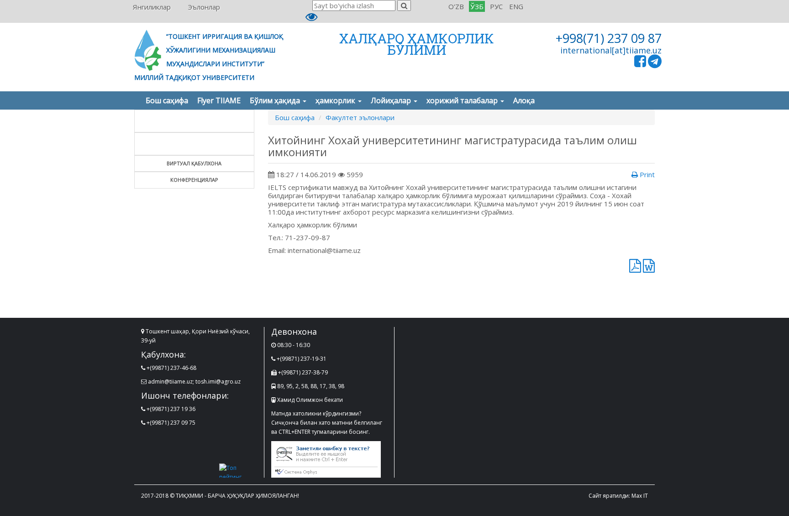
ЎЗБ (477, 6)
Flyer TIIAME (219, 100)
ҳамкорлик (336, 100)
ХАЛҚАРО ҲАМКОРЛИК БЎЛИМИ (416, 44)
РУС (496, 6)
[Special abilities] (311, 19)
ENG (516, 6)
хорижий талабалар (463, 100)
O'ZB (456, 6)
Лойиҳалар (392, 100)
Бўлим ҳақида (276, 100)
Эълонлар (204, 6)
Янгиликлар (152, 6)
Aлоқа (524, 100)
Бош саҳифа (167, 100)
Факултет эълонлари (360, 117)
